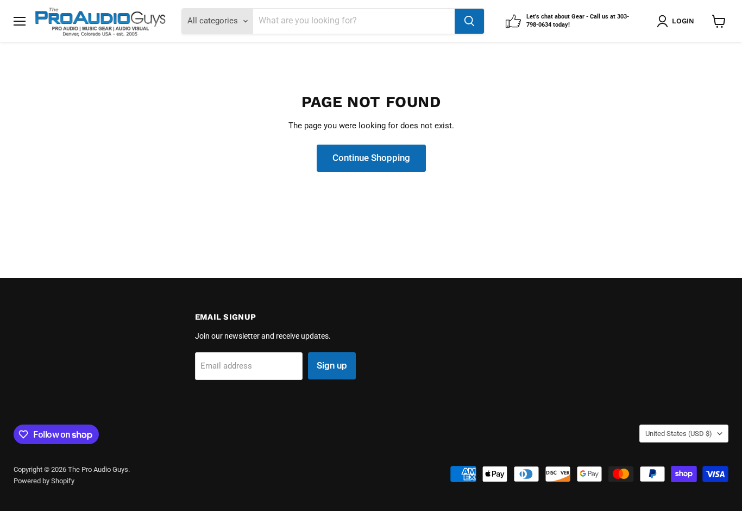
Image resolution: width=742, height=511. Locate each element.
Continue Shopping (371, 157)
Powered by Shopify (44, 481)
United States (678, 433)
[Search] (469, 21)
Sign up (332, 365)
